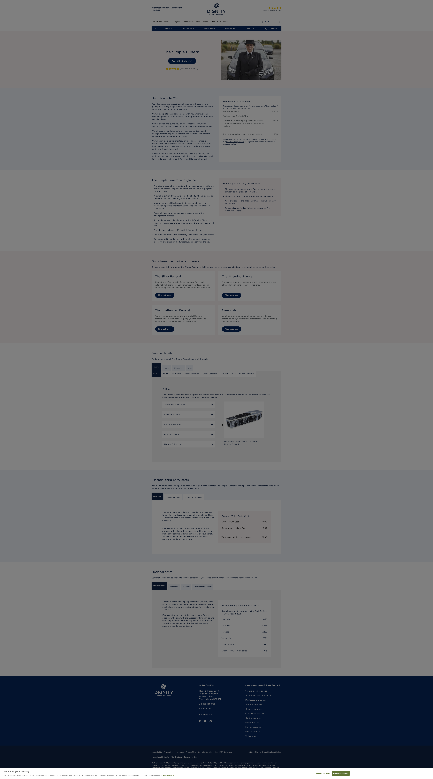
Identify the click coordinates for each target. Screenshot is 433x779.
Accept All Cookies (340, 773)
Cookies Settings (323, 773)
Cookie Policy (168, 775)
